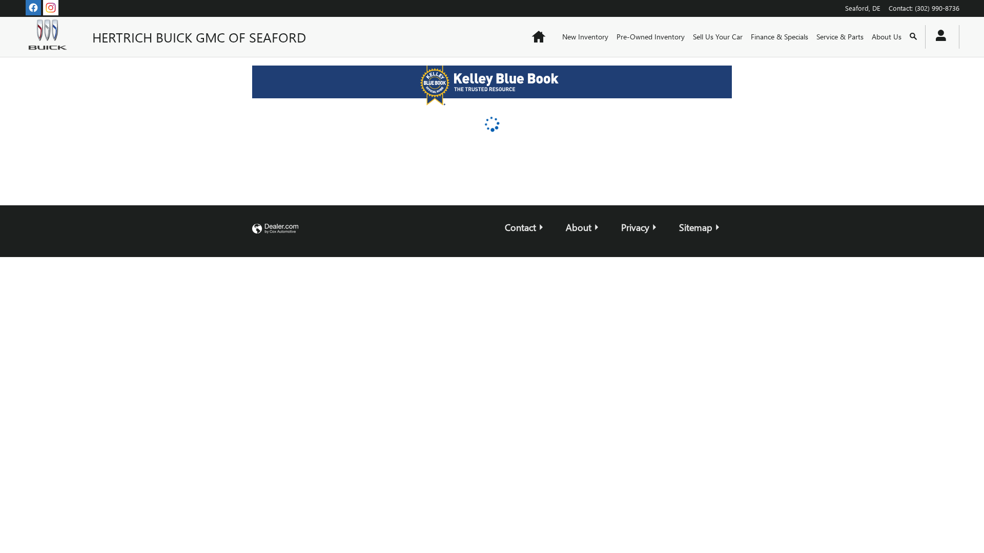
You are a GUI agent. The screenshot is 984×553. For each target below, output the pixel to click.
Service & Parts (840, 36)
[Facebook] (33, 7)
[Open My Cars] (938, 37)
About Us (886, 36)
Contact (520, 227)
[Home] (50, 37)
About (578, 227)
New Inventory (585, 36)
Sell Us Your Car (718, 36)
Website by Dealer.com (275, 229)
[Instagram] (50, 7)
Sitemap (695, 227)
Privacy (635, 227)
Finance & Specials (779, 36)
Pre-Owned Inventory (651, 36)
